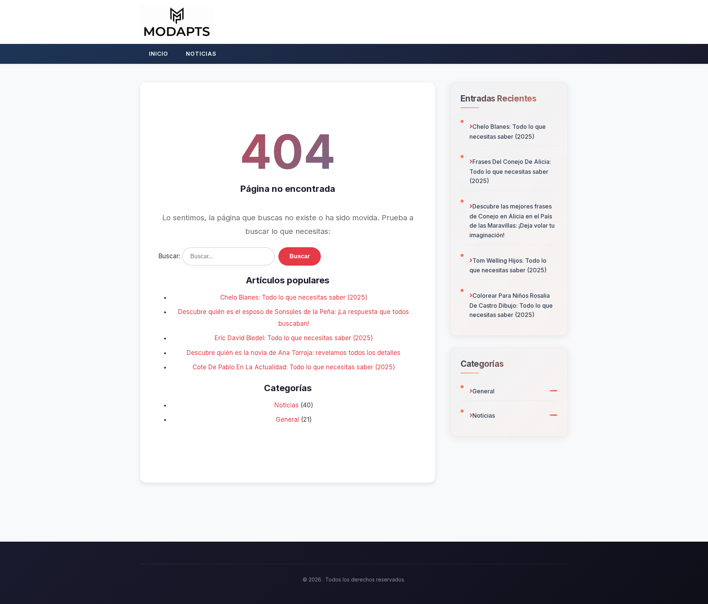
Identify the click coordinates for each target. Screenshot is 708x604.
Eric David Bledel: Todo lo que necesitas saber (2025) (294, 338)
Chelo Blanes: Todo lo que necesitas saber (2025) (293, 297)
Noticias (201, 53)
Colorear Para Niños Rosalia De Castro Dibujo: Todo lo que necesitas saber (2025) (511, 305)
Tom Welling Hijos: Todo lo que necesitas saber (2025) (507, 265)
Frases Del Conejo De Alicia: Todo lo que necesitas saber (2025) (510, 171)
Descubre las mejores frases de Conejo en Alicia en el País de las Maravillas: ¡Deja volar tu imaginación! (512, 221)
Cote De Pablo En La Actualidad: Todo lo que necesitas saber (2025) (293, 367)
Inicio (158, 53)
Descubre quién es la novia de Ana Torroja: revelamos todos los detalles (293, 352)
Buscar (299, 256)
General (287, 419)
